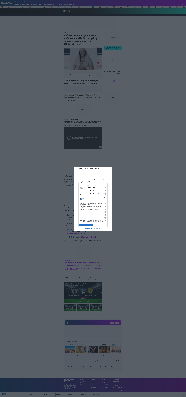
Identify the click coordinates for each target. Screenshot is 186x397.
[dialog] (93, 198)
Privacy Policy (98, 228)
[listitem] (93, 185)
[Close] (110, 168)
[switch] (105, 187)
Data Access (93, 228)
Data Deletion (87, 228)
